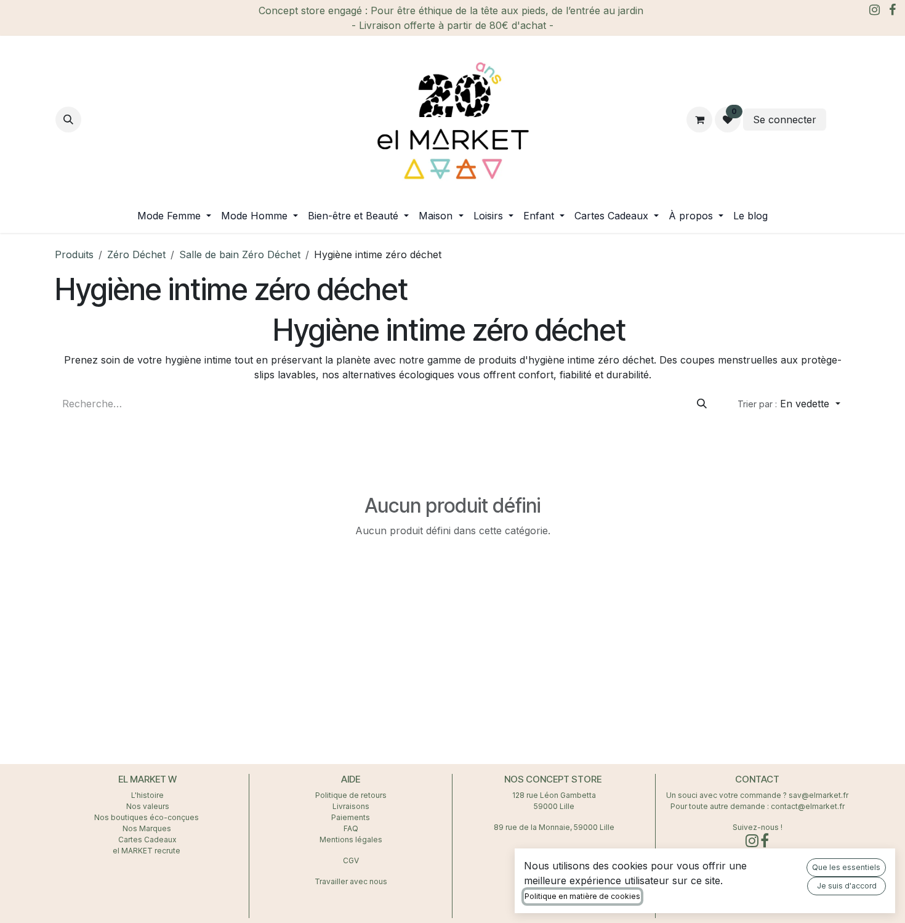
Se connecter (784, 119)
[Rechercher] (701, 403)
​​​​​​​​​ (839, 119)
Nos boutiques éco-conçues (146, 817)
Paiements (350, 817)
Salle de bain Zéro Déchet (239, 254)
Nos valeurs (147, 806)
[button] (68, 119)
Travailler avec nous (351, 881)
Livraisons (350, 806)
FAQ (351, 828)
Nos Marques (148, 828)
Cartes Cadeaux (147, 839)
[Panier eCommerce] (699, 119)
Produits (74, 254)
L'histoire (147, 795)
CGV (351, 860)
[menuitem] (174, 215)
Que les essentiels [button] (846, 867)
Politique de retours (351, 795)
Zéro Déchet (136, 254)
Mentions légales (351, 839)
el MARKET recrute (147, 850)
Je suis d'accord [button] (847, 885)
